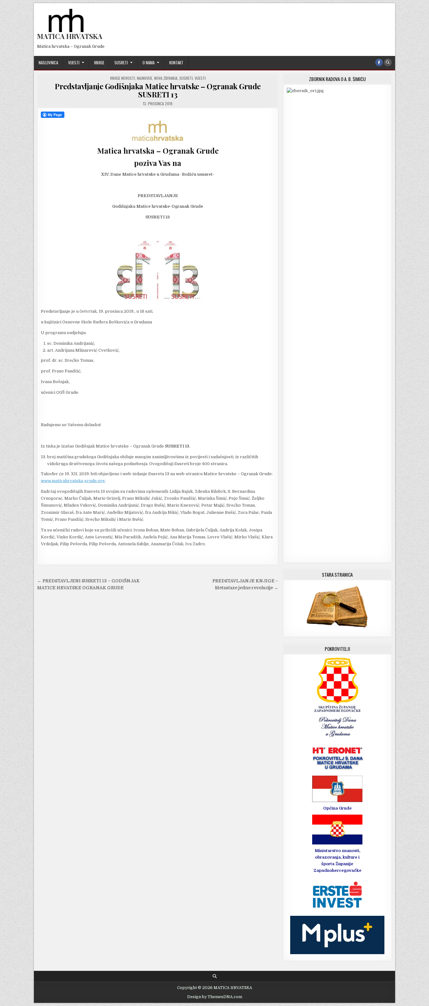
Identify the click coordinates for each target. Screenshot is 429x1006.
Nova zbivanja (165, 78)
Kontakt (176, 62)
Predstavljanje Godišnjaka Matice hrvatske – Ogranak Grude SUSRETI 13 (158, 90)
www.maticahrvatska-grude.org (73, 480)
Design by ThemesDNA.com (214, 997)
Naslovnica (48, 62)
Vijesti (73, 62)
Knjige (99, 62)
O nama (149, 62)
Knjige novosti (122, 78)
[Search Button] (388, 62)
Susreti (121, 62)
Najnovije (144, 78)
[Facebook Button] (379, 62)
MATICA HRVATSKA (69, 36)
